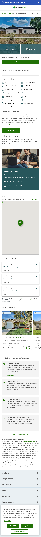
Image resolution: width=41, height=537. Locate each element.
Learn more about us (19, 434)
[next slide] (38, 308)
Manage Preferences (19, 531)
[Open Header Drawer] (2, 7)
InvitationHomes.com (28, 442)
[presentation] (17, 330)
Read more (12, 125)
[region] (20, 520)
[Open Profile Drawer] (38, 7)
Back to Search (8, 13)
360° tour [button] (7, 313)
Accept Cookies (27, 526)
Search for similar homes (20, 62)
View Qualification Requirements (17, 182)
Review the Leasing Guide (14, 186)
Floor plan (32, 49)
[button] (20, 2)
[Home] (20, 7)
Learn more (10, 375)
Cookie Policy (7, 521)
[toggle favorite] (29, 337)
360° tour (12, 49)
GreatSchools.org (26, 299)
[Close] (36, 507)
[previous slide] (35, 308)
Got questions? (11, 130)
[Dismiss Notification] (38, 2)
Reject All (13, 526)
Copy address (32, 199)
